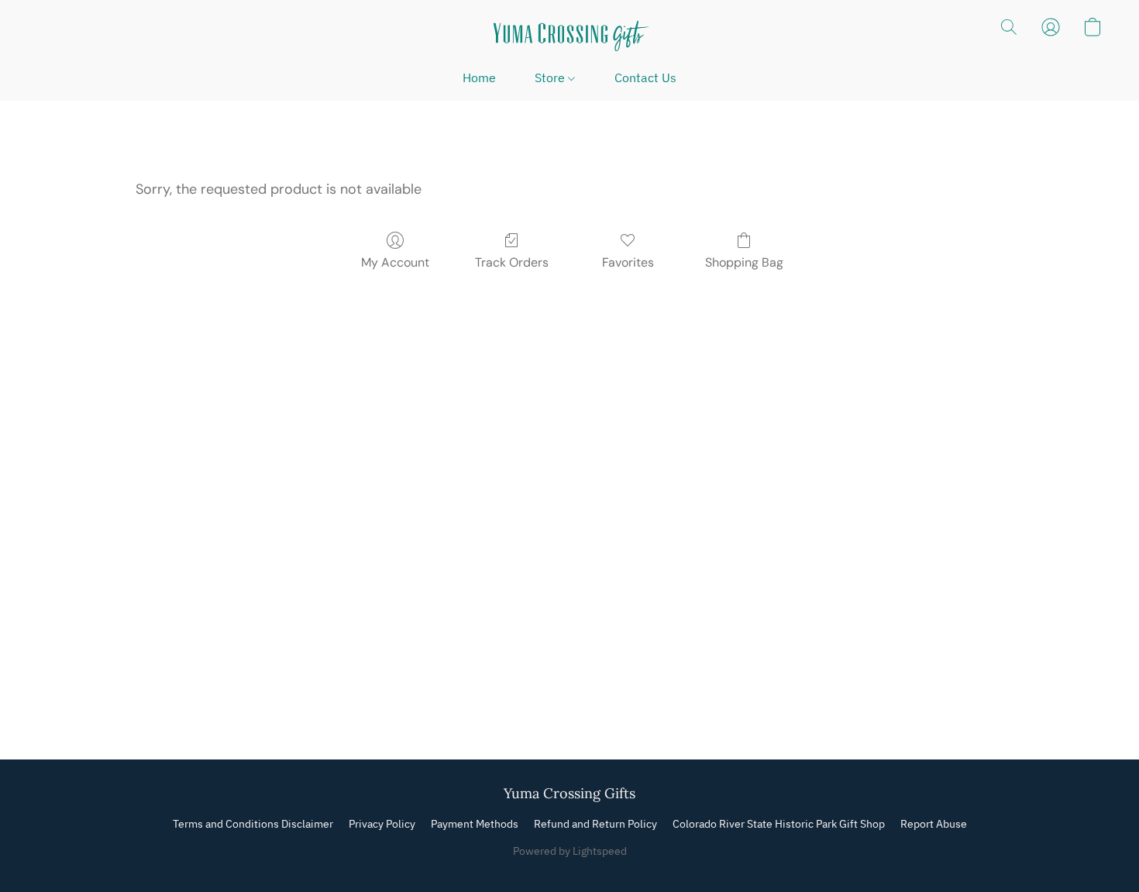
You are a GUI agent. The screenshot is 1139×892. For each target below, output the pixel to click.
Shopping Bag (744, 262)
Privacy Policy (382, 824)
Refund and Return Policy (595, 824)
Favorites (628, 262)
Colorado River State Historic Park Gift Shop (779, 824)
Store (551, 77)
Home (479, 77)
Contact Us (645, 77)
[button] (569, 35)
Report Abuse (933, 824)
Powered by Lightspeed (570, 851)
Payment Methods (474, 824)
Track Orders (512, 262)
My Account (395, 262)
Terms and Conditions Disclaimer (253, 824)
